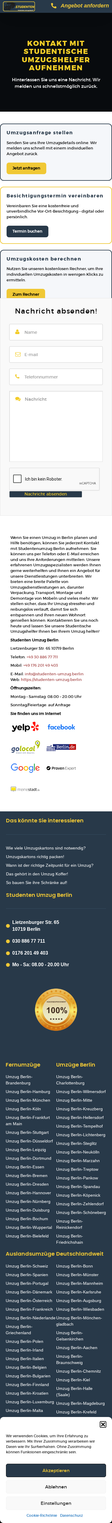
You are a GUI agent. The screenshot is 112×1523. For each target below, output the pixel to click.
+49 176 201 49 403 (40, 665)
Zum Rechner (26, 294)
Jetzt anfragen (26, 168)
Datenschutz (71, 1515)
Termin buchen (27, 231)
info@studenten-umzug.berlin (54, 673)
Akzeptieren (56, 1470)
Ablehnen (56, 1487)
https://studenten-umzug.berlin (51, 679)
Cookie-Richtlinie (42, 1515)
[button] (103, 1424)
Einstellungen (56, 1503)
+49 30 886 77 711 (42, 657)
